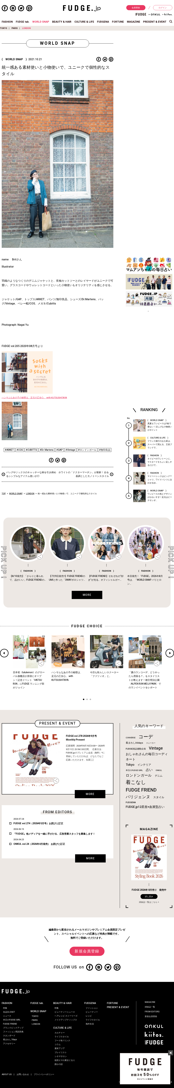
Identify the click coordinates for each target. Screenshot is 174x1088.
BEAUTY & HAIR (61, 22)
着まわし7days (10, 1039)
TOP (4, 493)
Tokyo (130, 764)
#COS (19, 450)
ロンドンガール (139, 775)
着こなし (136, 782)
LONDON (26, 28)
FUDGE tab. (22, 22)
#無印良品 (104, 450)
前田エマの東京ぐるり (65, 1060)
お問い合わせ (23, 1074)
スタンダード (9, 1035)
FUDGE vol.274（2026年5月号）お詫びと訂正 (38, 823)
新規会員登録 (87, 951)
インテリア (144, 765)
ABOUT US (7, 1074)
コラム (58, 1044)
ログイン (163, 7)
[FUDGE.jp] (82, 8)
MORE (90, 794)
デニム (158, 776)
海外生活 (90, 1023)
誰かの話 (59, 1064)
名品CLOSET (9, 1012)
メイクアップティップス (66, 1019)
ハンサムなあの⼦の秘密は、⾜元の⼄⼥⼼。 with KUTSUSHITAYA (34, 397)
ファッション (92, 1008)
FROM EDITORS (152, 1011)
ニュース (7, 1015)
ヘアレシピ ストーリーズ (66, 1015)
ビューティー (92, 1012)
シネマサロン (61, 1056)
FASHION (7, 22)
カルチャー (60, 1032)
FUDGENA (103, 22)
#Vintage (70, 450)
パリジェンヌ (138, 797)
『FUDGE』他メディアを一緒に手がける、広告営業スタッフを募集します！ (54, 834)
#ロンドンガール (87, 450)
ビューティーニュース (65, 1012)
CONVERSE (130, 737)
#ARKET (9, 450)
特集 (5, 1008)
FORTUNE (118, 22)
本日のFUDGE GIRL (134, 770)
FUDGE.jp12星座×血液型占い (145, 807)
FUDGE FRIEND (141, 790)
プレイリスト (61, 1052)
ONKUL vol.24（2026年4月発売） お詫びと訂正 (39, 844)
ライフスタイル (62, 1036)
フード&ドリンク (62, 1040)
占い (149, 769)
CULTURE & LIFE (84, 22)
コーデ (145, 736)
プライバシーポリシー (44, 1074)
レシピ (89, 1015)
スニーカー (150, 743)
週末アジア (60, 1048)
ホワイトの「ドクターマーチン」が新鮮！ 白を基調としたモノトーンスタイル (83, 474)
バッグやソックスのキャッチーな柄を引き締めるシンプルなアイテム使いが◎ (31, 474)
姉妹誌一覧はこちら (148, 902)
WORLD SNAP (40, 22)
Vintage (156, 748)
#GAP (59, 450)
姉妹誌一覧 (150, 1006)
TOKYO (3, 28)
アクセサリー (9, 1043)
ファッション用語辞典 (13, 1031)
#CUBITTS (31, 450)
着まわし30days (134, 743)
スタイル (158, 797)
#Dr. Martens (47, 450)
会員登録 (136, 7)
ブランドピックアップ (13, 1027)
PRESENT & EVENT (154, 22)
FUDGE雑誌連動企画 (136, 749)
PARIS (15, 28)
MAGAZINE (133, 22)
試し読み (149, 896)
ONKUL (159, 770)
